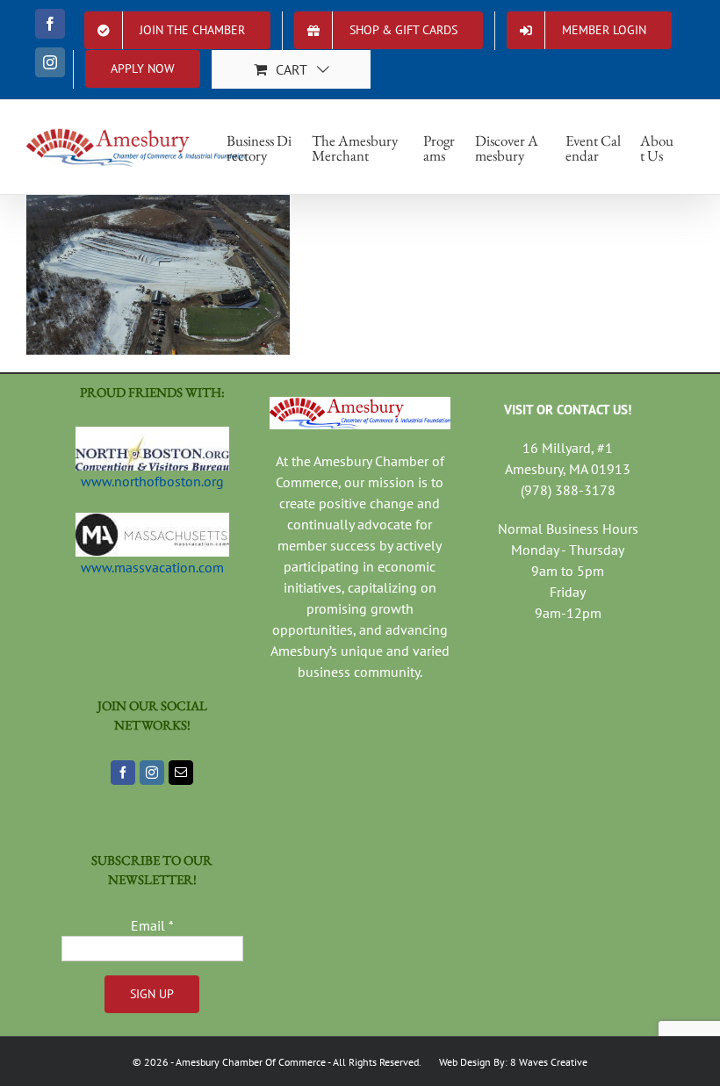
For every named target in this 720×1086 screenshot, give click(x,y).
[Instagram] (152, 772)
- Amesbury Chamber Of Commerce (247, 1061)
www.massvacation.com (152, 567)
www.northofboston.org (152, 481)
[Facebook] (123, 772)
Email (152, 925)
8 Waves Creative (548, 1061)
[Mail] (181, 772)
